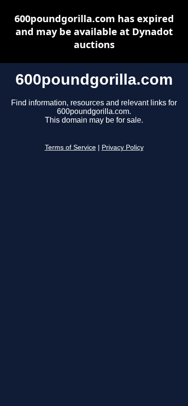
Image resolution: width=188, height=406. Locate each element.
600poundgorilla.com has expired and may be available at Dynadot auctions (94, 31)
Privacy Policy (123, 147)
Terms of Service (70, 147)
